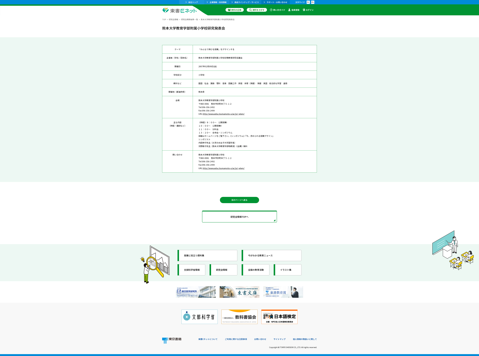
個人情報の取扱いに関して (305, 339)
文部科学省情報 (192, 269)
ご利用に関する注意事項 (236, 339)
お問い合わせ (260, 339)
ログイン (310, 9)
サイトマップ (280, 339)
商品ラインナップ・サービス (247, 2)
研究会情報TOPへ (239, 216)
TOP (164, 19)
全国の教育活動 (256, 269)
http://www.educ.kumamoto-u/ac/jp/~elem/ (223, 113)
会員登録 (295, 9)
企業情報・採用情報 (218, 2)
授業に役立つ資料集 (194, 255)
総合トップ (193, 2)
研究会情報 (173, 19)
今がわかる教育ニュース (260, 255)
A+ (312, 2)
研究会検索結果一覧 (189, 19)
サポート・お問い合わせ (277, 2)
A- (308, 2)
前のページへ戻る (239, 199)
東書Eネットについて (208, 339)
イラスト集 (285, 269)
